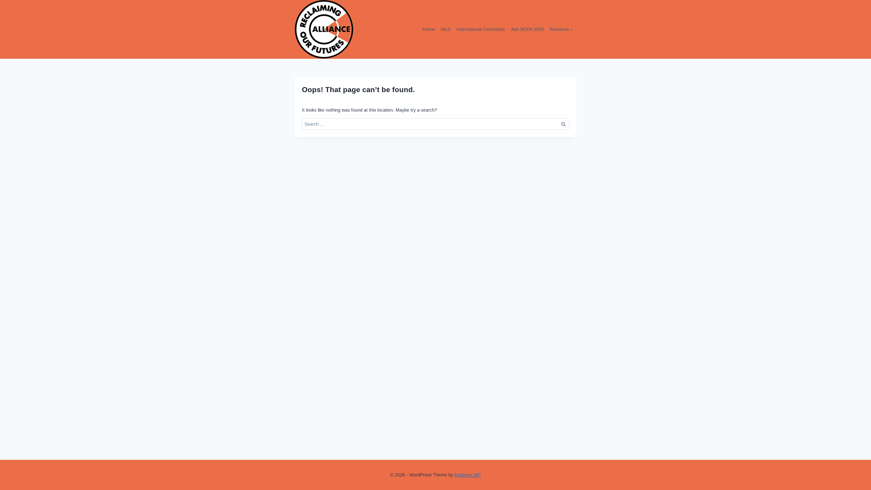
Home (429, 29)
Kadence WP (468, 474)
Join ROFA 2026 (527, 29)
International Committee (481, 29)
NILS (446, 29)
